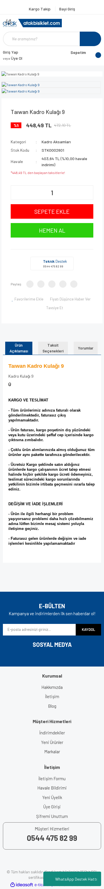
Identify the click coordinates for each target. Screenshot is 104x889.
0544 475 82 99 (53, 266)
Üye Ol (12, 58)
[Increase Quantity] (88, 193)
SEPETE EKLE (52, 211)
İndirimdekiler (52, 732)
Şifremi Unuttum (52, 816)
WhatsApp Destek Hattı (76, 879)
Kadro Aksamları (56, 141)
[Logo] (32, 23)
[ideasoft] (21, 885)
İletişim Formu (52, 778)
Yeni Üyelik (52, 797)
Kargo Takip (40, 8)
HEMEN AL (52, 230)
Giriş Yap (10, 52)
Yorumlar (85, 348)
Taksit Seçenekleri (53, 348)
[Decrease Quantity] (16, 193)
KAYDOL (88, 629)
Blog (52, 706)
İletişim (52, 696)
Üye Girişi (52, 806)
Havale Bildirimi (52, 787)
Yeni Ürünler (52, 742)
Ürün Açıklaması (19, 348)
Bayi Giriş (67, 8)
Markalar (52, 751)
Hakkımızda (52, 687)
